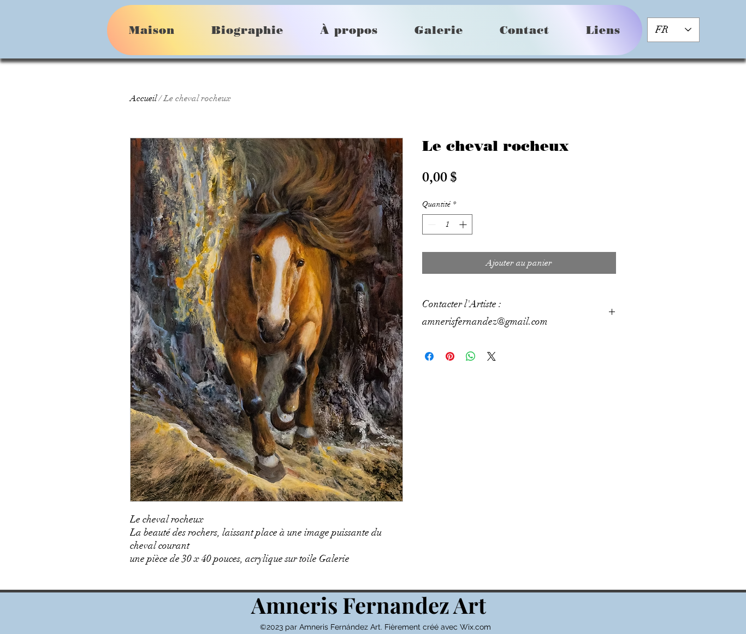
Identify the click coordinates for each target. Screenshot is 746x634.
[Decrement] (430, 224)
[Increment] (464, 224)
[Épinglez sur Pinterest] (450, 356)
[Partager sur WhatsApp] (470, 356)
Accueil (143, 98)
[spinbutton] (447, 224)
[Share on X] (491, 356)
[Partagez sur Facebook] (429, 356)
